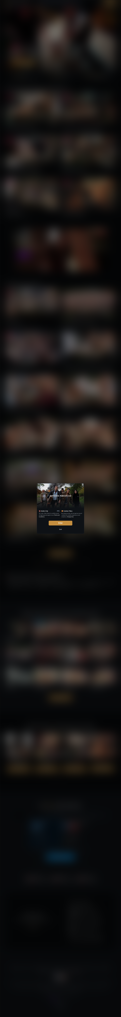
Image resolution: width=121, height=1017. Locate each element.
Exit (60, 529)
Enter (60, 523)
